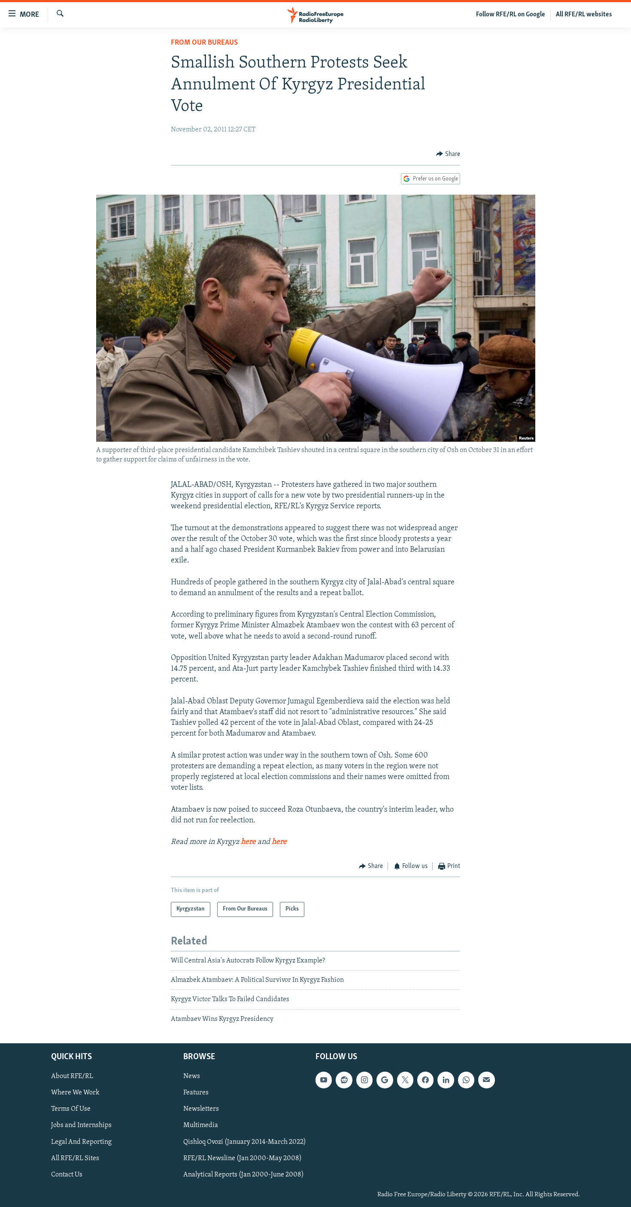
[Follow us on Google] (384, 1080)
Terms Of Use (71, 1109)
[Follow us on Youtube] (324, 1080)
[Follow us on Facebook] (425, 1080)
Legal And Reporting (81, 1142)
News (191, 1076)
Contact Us (66, 1174)
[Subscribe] (486, 1080)
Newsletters (201, 1109)
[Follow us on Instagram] (364, 1080)
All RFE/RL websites (584, 14)
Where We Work (75, 1093)
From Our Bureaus (204, 43)
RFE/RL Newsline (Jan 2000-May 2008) (242, 1158)
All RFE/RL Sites (75, 1158)
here (248, 842)
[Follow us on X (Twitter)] (405, 1080)
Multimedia (200, 1125)
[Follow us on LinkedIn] (445, 1080)
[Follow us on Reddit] (344, 1080)
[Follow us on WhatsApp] (466, 1080)
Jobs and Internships (81, 1125)
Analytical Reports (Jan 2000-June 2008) (243, 1174)
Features (196, 1093)
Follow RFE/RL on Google (510, 14)
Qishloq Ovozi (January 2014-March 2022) (244, 1142)
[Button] (448, 154)
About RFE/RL (72, 1076)
